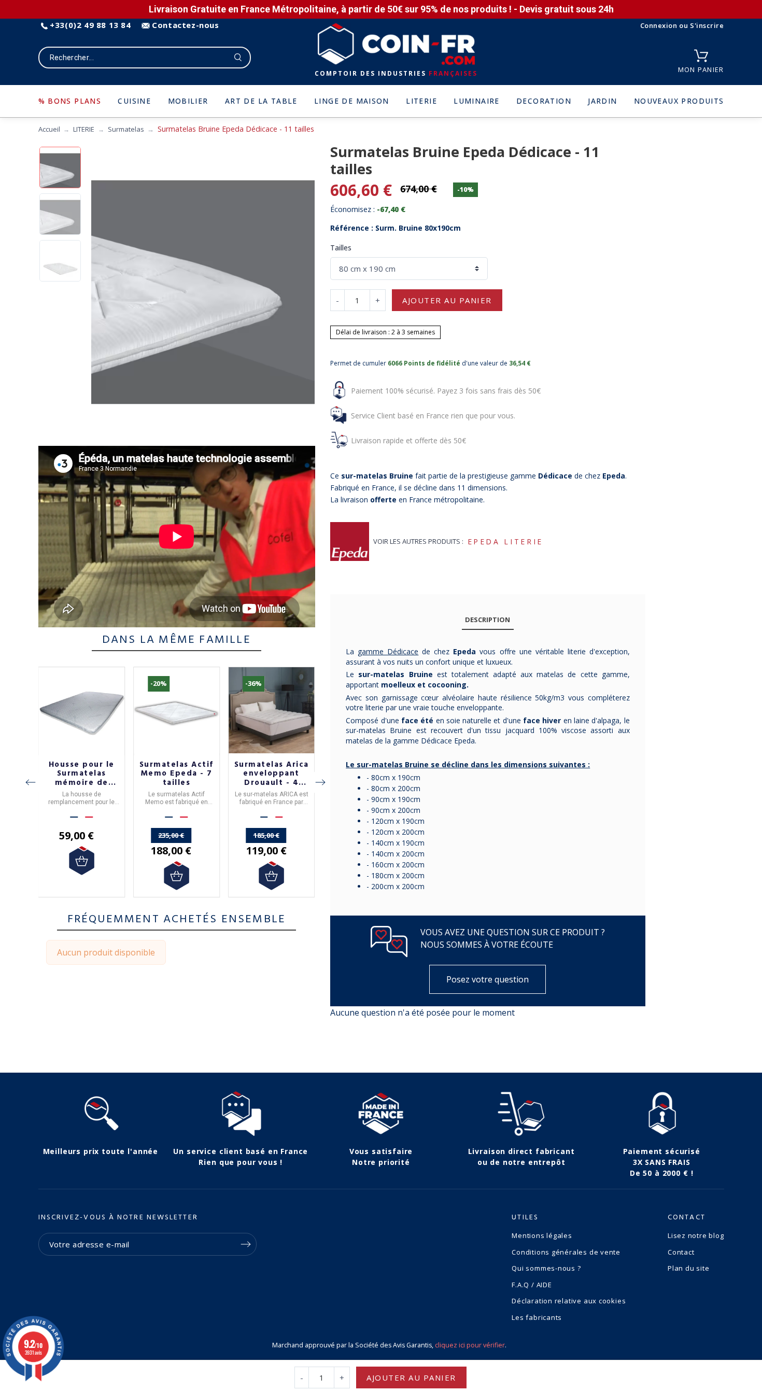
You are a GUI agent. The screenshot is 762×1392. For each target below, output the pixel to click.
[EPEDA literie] (349, 541)
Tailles (340, 247)
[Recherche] (238, 57)
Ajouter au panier (447, 300)
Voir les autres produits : (418, 541)
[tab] (488, 620)
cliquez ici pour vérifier (470, 1345)
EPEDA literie (505, 541)
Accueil (49, 129)
